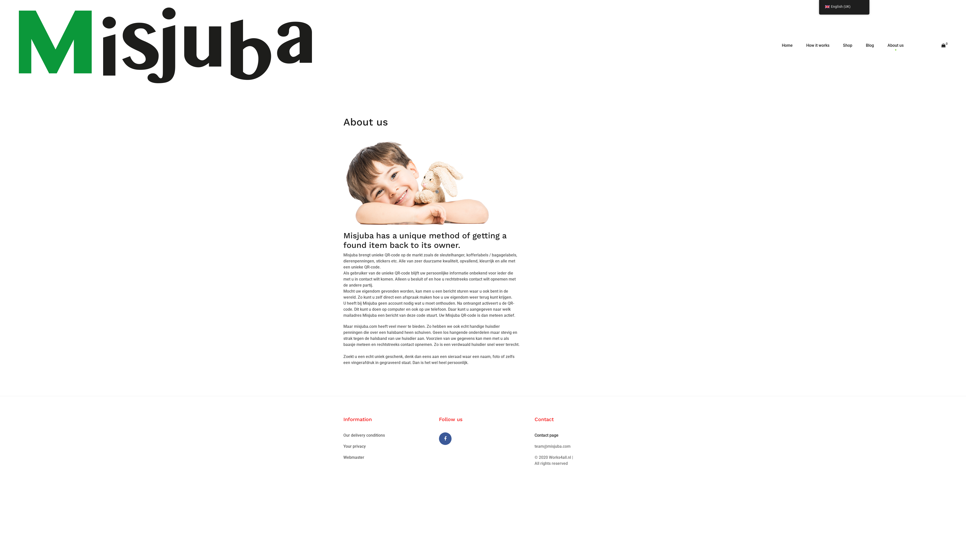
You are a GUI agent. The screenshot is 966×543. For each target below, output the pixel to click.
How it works (817, 45)
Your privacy (354, 446)
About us (896, 45)
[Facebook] (445, 438)
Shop (847, 45)
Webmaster (353, 457)
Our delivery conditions (364, 435)
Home (787, 45)
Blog (870, 45)
